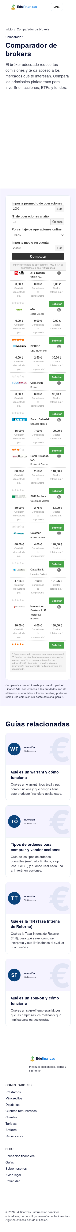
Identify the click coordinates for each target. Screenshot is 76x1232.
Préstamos (13, 1092)
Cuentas (11, 1117)
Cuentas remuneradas (21, 1110)
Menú (56, 7)
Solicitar (57, 304)
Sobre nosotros (16, 1168)
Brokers (11, 1129)
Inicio (9, 29)
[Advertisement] (38, 148)
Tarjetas (11, 1123)
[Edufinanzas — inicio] (26, 6)
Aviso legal (13, 1174)
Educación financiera (20, 1155)
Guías (9, 1162)
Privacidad (12, 1181)
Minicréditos (13, 1098)
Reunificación (14, 1136)
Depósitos (12, 1104)
